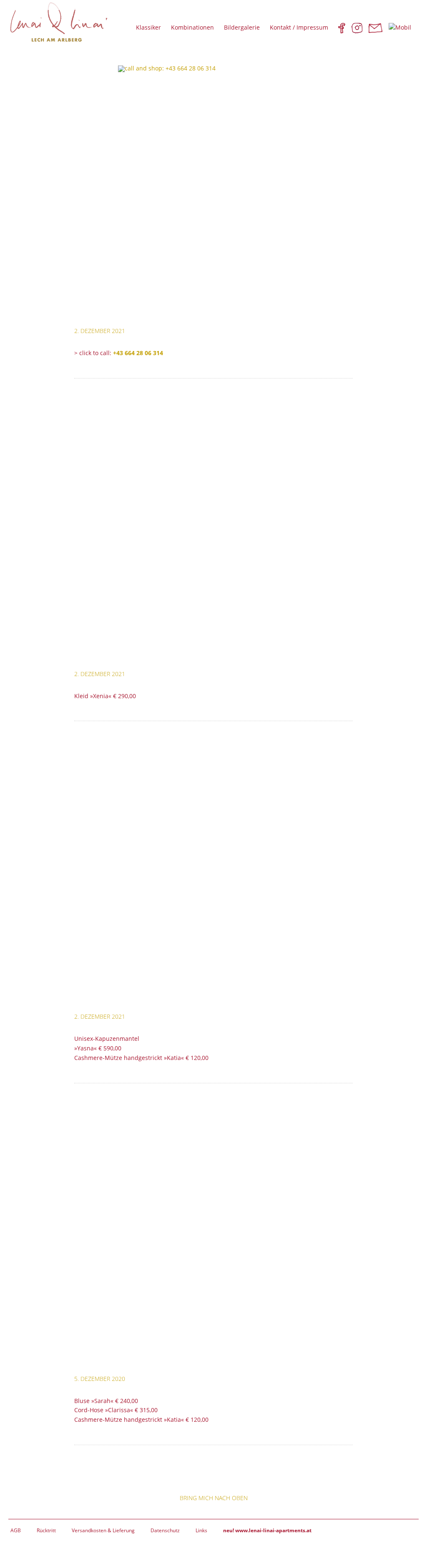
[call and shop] (214, 190)
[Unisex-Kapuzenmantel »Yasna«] (214, 876)
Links (201, 1530)
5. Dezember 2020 (99, 1379)
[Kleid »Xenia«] (214, 533)
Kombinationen (192, 27)
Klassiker (148, 27)
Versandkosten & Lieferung (103, 1530)
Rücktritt (46, 1530)
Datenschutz (165, 1530)
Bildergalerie (242, 27)
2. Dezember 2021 (99, 331)
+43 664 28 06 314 (138, 353)
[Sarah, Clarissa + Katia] (214, 1238)
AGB (15, 1530)
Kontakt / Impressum (299, 27)
